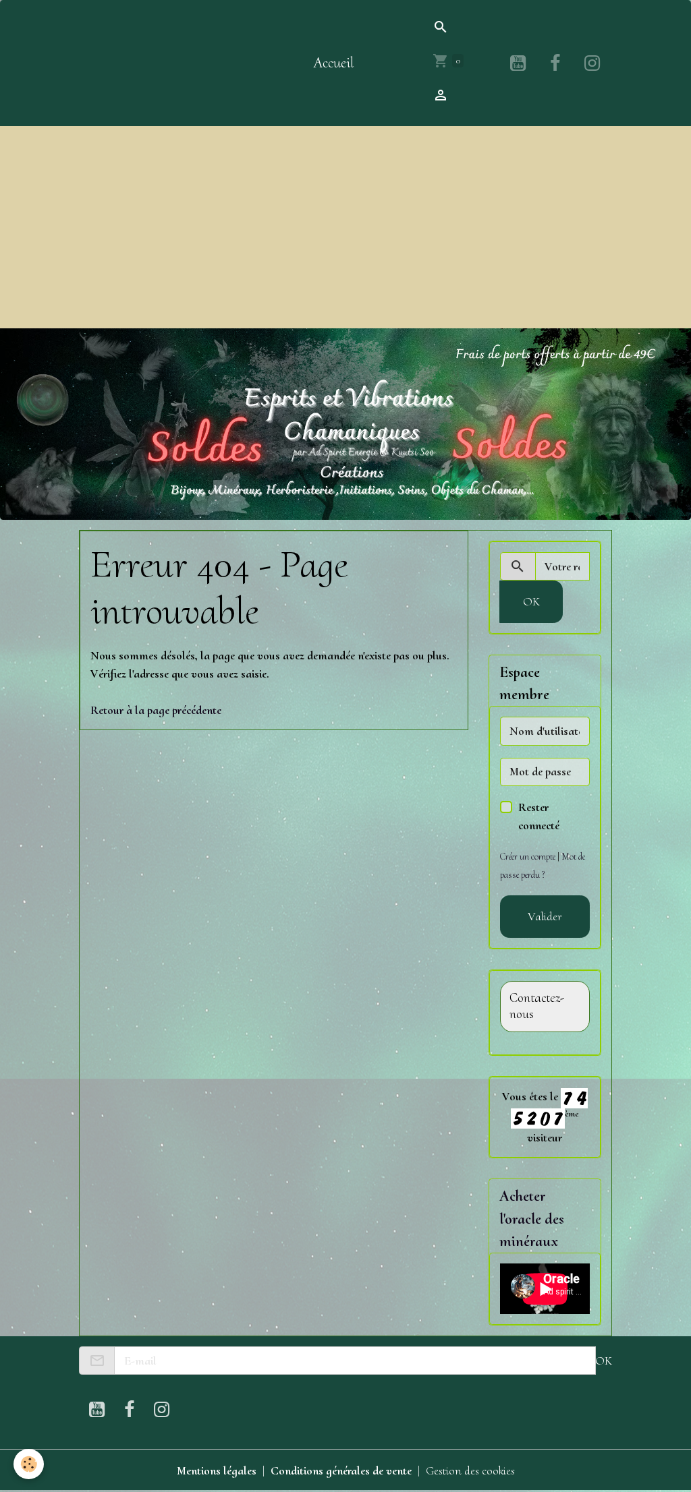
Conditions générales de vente (341, 1470)
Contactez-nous (536, 1006)
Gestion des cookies (470, 1470)
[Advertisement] (345, 227)
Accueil (333, 62)
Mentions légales (216, 1470)
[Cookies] (28, 1464)
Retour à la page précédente (155, 710)
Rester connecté (538, 816)
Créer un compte (527, 856)
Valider (545, 916)
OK (531, 601)
